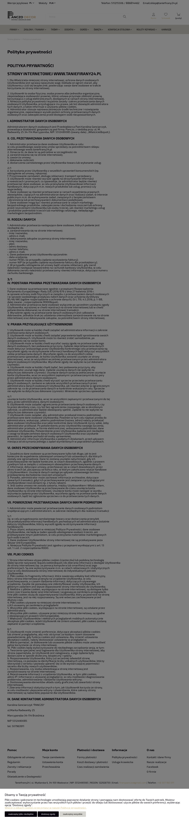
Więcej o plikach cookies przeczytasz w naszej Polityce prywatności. (45, 807)
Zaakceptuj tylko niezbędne (21, 814)
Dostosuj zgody (48, 814)
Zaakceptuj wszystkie (72, 814)
